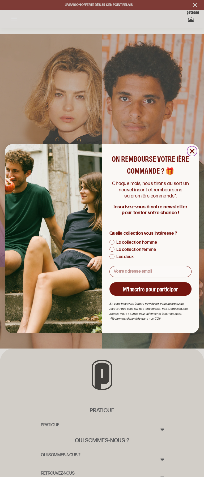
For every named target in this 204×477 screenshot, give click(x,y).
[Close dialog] (192, 151)
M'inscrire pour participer (150, 288)
